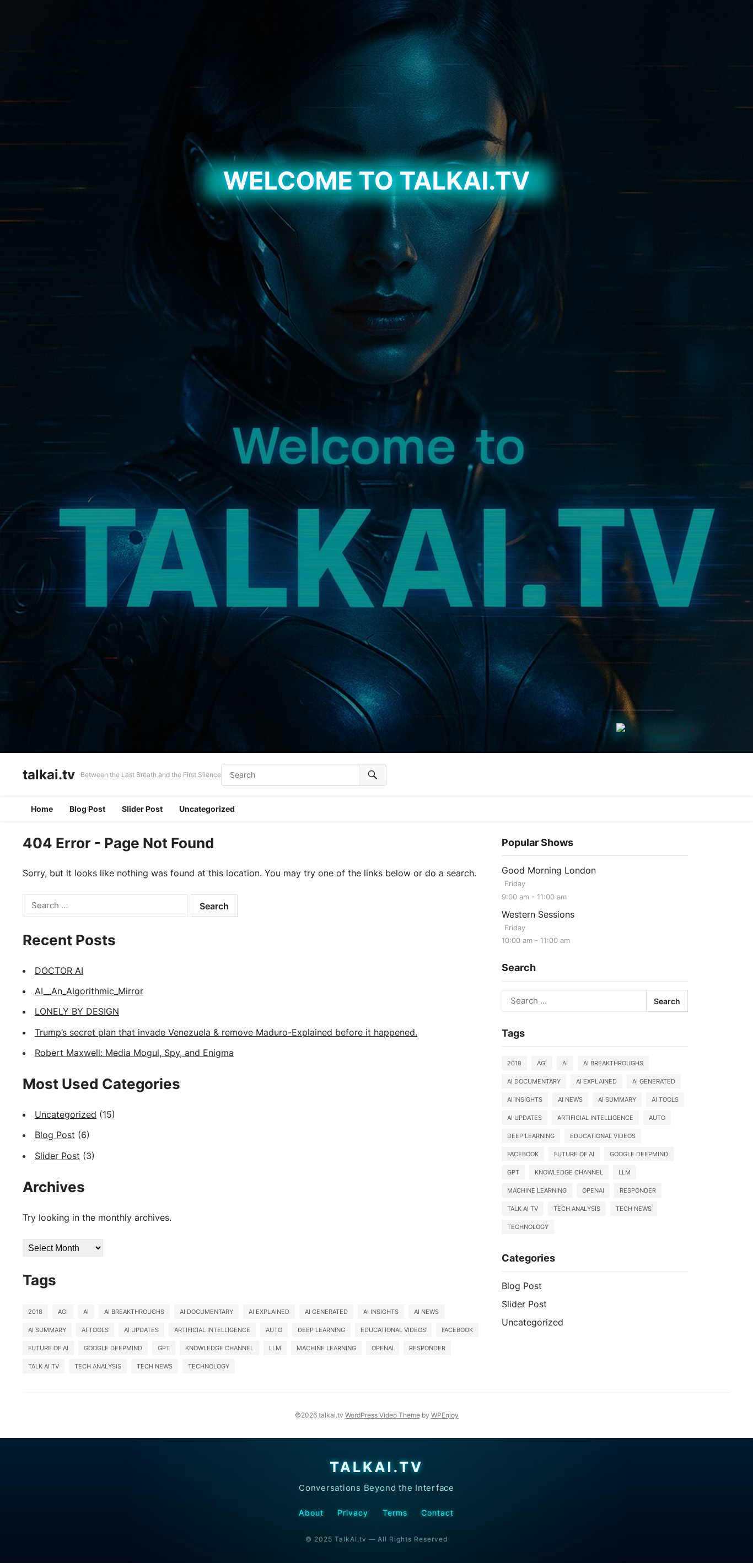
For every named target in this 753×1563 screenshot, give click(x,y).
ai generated (326, 1312)
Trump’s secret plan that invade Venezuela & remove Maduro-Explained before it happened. (226, 1032)
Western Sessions (538, 914)
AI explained (269, 1312)
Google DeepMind (113, 1348)
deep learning (321, 1330)
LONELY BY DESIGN (77, 1011)
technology (208, 1366)
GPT (164, 1348)
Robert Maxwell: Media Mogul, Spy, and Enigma (134, 1052)
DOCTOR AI (59, 970)
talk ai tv (43, 1366)
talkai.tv (49, 775)
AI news (426, 1312)
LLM (275, 1348)
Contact (437, 1512)
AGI (63, 1312)
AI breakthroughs (134, 1312)
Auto (274, 1330)
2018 (35, 1312)
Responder (427, 1348)
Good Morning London (549, 870)
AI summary (47, 1330)
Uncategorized (207, 808)
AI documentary (206, 1312)
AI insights (381, 1312)
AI (86, 1312)
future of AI (48, 1348)
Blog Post (87, 808)
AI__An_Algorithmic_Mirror (89, 990)
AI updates (141, 1330)
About (311, 1512)
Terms (395, 1512)
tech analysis (97, 1366)
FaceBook (457, 1330)
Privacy (353, 1512)
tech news (155, 1366)
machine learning (326, 1348)
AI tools (95, 1330)
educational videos (393, 1330)
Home (42, 808)
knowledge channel (219, 1348)
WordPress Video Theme (382, 1415)
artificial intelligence (212, 1330)
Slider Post (142, 808)
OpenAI (383, 1348)
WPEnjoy (445, 1415)
